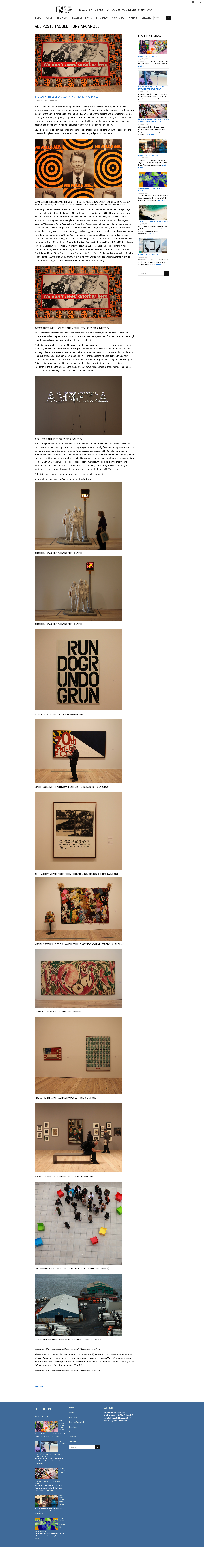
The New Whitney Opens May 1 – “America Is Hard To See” (67, 96)
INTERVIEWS (62, 18)
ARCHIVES (133, 18)
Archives (72, 1437)
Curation (72, 1432)
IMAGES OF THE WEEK (82, 18)
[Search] (168, 18)
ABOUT (49, 18)
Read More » (142, 66)
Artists (54, 101)
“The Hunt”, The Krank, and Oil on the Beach (153, 221)
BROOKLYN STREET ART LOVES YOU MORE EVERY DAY (115, 9)
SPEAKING (146, 18)
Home (71, 1408)
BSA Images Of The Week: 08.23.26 (148, 56)
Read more (39, 1386)
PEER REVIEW (102, 18)
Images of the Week (76, 1422)
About (71, 1412)
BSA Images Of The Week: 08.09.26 (148, 254)
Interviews (73, 1417)
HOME (38, 18)
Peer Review (74, 1427)
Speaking (72, 1441)
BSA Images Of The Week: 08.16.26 (148, 155)
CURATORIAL (118, 18)
